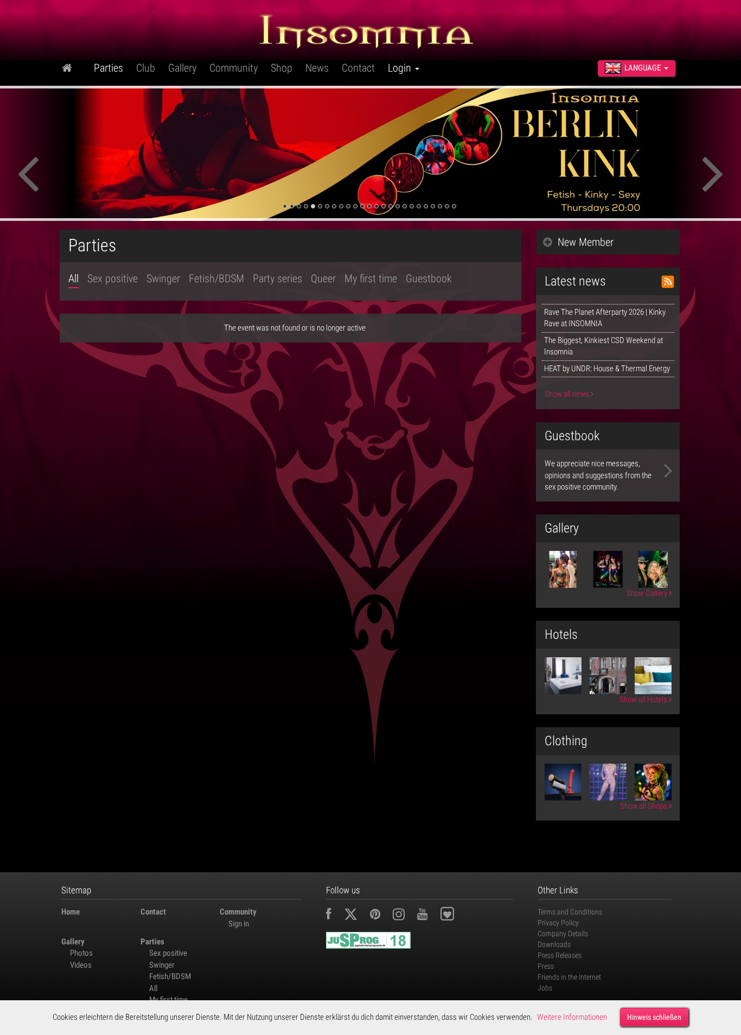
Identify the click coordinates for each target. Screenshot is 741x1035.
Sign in (238, 924)
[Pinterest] (380, 915)
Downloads (554, 944)
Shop (281, 67)
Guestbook (429, 278)
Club (145, 67)
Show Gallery (648, 593)
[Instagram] (404, 915)
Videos (81, 965)
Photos (81, 953)
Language (642, 68)
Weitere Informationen (572, 1017)
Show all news (568, 394)
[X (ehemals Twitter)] (356, 915)
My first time (370, 278)
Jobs (545, 987)
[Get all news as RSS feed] (667, 282)
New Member (586, 242)
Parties (108, 67)
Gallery (182, 67)
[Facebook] (334, 915)
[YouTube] (427, 915)
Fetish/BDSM (216, 278)
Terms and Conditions (570, 911)
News (317, 67)
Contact (358, 67)
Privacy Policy (558, 922)
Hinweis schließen (654, 1017)
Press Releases (560, 955)
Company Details (563, 933)
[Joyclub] (455, 915)
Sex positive (112, 278)
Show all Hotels (644, 699)
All (73, 278)
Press (546, 966)
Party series (277, 278)
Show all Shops (644, 806)
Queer (323, 278)
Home (70, 912)
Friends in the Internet (569, 977)
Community (233, 67)
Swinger (163, 278)
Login (401, 67)
